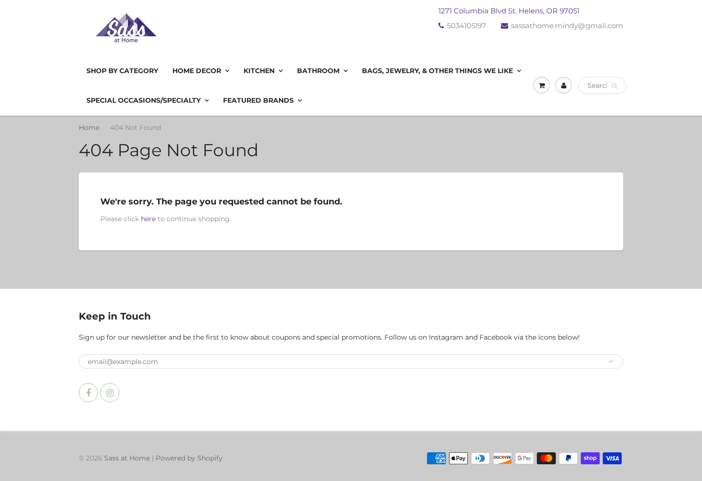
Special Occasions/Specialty (143, 100)
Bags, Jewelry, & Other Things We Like (437, 70)
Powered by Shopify (189, 458)
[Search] (614, 86)
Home (89, 127)
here (148, 218)
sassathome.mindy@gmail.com (567, 25)
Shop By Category (122, 70)
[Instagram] (109, 392)
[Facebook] (88, 392)
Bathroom (318, 70)
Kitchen (259, 70)
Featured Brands (258, 100)
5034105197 (466, 25)
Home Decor (196, 70)
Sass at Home (127, 458)
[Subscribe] (611, 361)
